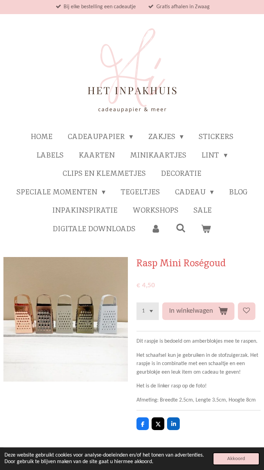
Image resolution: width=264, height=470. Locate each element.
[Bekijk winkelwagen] (206, 228)
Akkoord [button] (236, 458)
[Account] (155, 228)
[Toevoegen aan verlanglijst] (246, 311)
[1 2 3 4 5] (147, 311)
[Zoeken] (181, 228)
